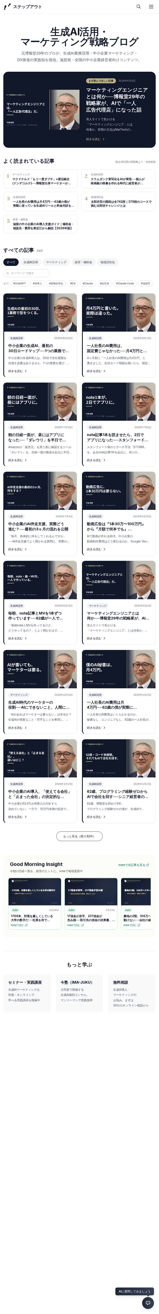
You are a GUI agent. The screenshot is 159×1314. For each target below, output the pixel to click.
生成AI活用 (31, 262)
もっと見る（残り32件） (79, 836)
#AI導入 (37, 283)
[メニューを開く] (151, 6)
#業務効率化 (56, 283)
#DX (73, 283)
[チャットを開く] (148, 1303)
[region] (79, 904)
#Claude (88, 283)
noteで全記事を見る (131, 865)
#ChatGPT (19, 283)
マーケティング (56, 262)
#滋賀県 (145, 283)
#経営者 (104, 283)
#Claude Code (125, 283)
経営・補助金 (83, 262)
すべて (11, 262)
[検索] (138, 6)
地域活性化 (107, 262)
